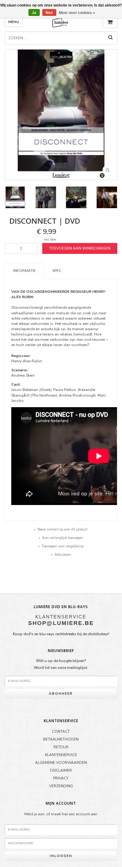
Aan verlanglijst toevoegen (62, 538)
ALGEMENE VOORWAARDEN (61, 762)
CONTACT (61, 731)
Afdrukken (62, 554)
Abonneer (61, 693)
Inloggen (61, 856)
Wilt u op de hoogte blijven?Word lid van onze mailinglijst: (61, 664)
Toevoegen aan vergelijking (63, 546)
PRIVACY (61, 778)
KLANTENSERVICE (61, 754)
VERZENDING (61, 786)
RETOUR (61, 747)
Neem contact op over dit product (63, 529)
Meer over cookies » (77, 13)
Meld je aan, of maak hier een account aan (60, 814)
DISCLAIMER (61, 770)
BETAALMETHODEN (61, 739)
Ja (34, 13)
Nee (49, 13)
